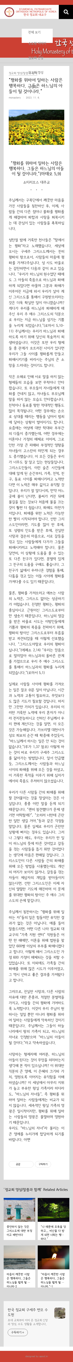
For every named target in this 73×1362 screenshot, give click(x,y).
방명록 (32, 87)
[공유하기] (24, 1164)
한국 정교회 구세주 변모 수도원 (28, 1312)
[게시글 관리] (29, 1164)
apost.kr (43, 1356)
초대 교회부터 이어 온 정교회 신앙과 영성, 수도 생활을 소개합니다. (28, 1322)
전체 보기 (34, 32)
